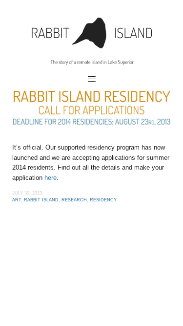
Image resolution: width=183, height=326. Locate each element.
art (16, 199)
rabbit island (41, 199)
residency (103, 199)
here (50, 177)
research (74, 199)
